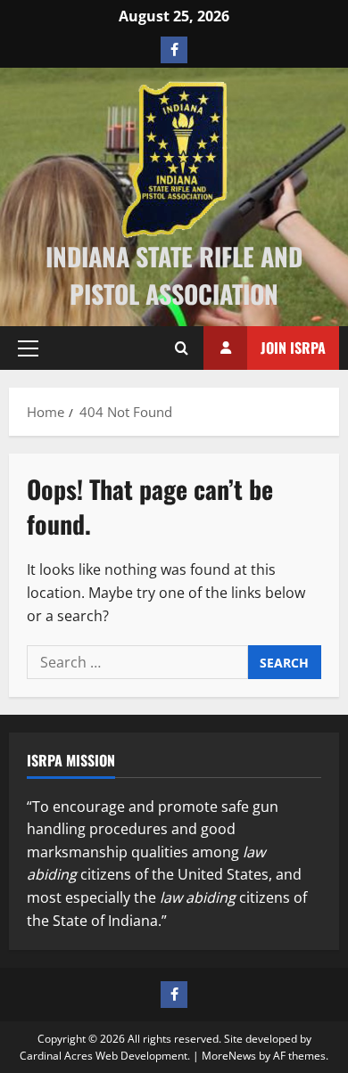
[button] (28, 348)
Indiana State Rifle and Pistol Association (174, 275)
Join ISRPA (293, 347)
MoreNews (229, 1055)
